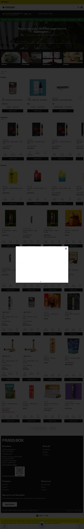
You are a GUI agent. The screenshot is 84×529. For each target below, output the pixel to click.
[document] (42, 264)
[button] (66, 248)
